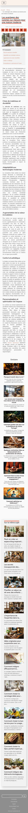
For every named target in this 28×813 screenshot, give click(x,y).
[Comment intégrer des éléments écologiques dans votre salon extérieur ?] (14, 764)
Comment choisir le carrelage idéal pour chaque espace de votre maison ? (13, 697)
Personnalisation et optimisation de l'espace (12, 63)
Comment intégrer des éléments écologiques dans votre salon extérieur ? (13, 775)
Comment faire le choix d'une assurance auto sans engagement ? (14, 477)
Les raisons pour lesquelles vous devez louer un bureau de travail (14, 400)
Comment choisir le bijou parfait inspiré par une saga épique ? (13, 748)
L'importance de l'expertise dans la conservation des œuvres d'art (11, 619)
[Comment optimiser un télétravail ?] (14, 493)
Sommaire (7, 50)
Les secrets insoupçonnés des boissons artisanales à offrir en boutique (13, 568)
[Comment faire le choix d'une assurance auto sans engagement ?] (14, 468)
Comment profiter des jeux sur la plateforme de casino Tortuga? (14, 426)
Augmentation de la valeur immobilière (11, 58)
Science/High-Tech (14, 806)
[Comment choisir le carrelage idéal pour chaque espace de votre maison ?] (14, 685)
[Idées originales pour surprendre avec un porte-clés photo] (14, 633)
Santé (14, 804)
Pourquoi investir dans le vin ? (14, 377)
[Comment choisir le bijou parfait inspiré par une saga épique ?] (14, 738)
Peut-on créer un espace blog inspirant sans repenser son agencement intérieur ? (13, 542)
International (14, 801)
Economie (14, 799)
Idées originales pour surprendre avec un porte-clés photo (12, 643)
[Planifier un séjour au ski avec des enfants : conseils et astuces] (14, 582)
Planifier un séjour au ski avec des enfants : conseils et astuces (12, 592)
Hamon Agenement (13, 343)
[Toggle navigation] (4, 2)
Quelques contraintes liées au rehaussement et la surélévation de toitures (14, 452)
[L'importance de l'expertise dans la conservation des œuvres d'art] (14, 607)
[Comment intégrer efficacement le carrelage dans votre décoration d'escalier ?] (14, 658)
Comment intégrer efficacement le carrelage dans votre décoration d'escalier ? (13, 670)
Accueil (3, 10)
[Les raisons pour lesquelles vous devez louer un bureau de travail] (14, 391)
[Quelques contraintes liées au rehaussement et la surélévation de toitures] (14, 442)
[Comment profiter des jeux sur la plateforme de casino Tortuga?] (14, 417)
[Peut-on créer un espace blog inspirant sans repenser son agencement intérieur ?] (14, 531)
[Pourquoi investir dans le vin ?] (14, 369)
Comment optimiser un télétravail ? (14, 502)
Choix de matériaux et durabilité (10, 52)
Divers (8, 10)
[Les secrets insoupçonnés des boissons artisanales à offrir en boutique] (14, 556)
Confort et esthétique (7, 60)
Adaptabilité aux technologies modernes (11, 55)
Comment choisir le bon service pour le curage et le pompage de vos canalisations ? (13, 724)
